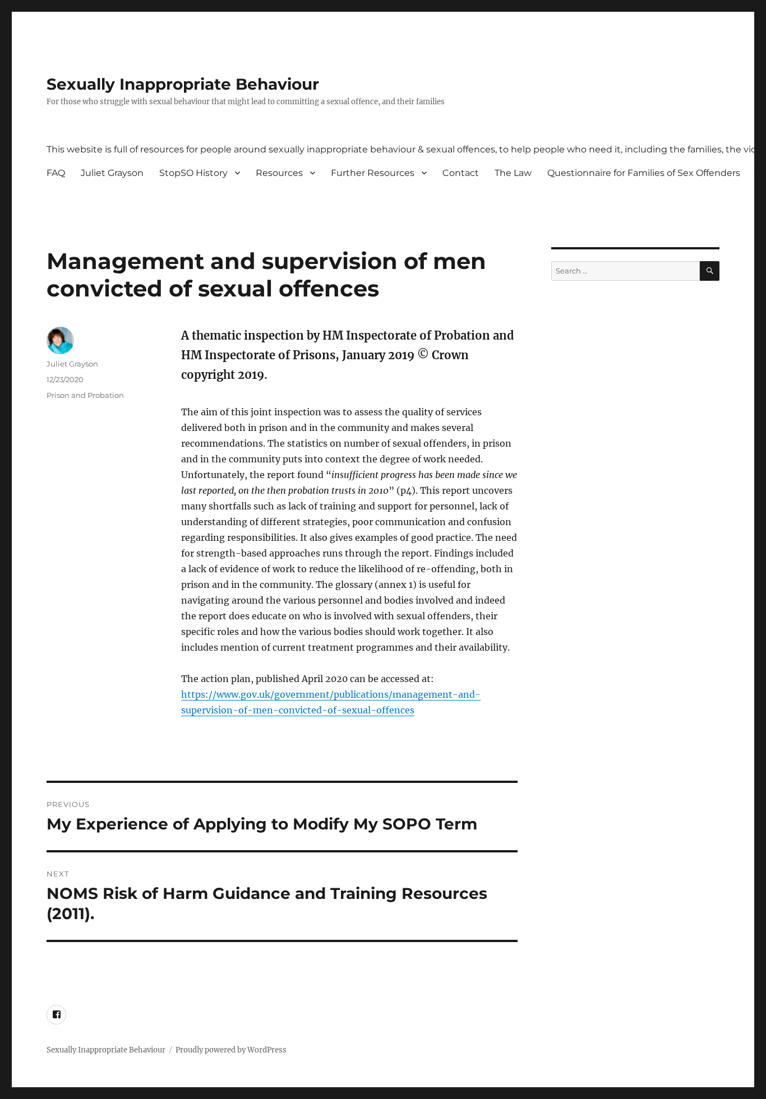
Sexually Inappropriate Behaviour (183, 84)
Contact (460, 173)
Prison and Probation (85, 395)
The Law (513, 173)
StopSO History (193, 173)
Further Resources (372, 173)
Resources (279, 173)
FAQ (56, 173)
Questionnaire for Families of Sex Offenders (643, 173)
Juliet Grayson (112, 173)
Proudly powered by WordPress (231, 1050)
